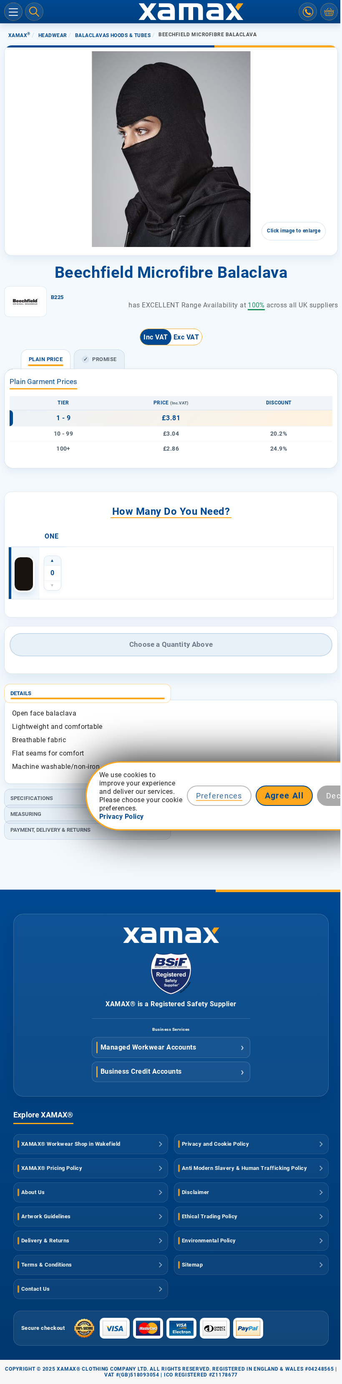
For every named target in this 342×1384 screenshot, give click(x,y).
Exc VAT (186, 337)
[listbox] (171, 536)
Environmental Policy (209, 1240)
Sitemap (192, 1265)
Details (20, 693)
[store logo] (171, 11)
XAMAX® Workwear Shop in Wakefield (71, 1144)
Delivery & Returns (45, 1240)
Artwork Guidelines (46, 1216)
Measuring (25, 814)
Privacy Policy (121, 816)
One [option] (51, 536)
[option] (23, 574)
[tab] (171, 690)
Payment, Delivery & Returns (50, 830)
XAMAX (19, 35)
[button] (28, 213)
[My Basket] (329, 11)
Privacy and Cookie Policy (215, 1144)
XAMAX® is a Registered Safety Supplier (171, 1004)
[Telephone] (308, 11)
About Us (33, 1192)
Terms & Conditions (46, 1265)
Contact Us (35, 1289)
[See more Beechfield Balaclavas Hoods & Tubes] (25, 301)
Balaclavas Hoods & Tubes (113, 35)
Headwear (52, 35)
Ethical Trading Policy (210, 1216)
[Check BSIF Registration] (171, 992)
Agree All (284, 795)
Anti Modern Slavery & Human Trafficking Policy (244, 1168)
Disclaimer (195, 1192)
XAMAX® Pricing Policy (51, 1168)
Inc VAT (155, 337)
